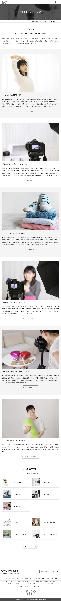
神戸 (25, 547)
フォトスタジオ (32, 547)
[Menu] (58, 2)
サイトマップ (37, 586)
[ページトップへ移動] (58, 571)
